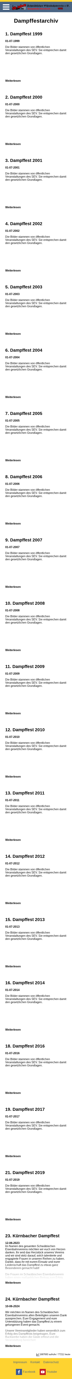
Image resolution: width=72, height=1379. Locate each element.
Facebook (29, 1371)
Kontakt (35, 1362)
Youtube (52, 1371)
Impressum (20, 1362)
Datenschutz (51, 1362)
